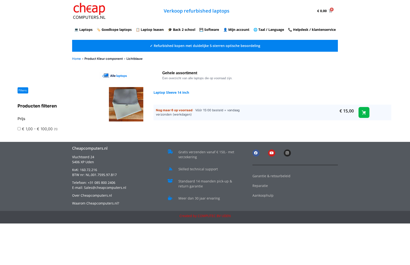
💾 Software (209, 29)
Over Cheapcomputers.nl (92, 195)
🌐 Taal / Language (268, 29)
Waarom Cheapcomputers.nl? (95, 203)
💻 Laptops (83, 29)
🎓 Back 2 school (181, 29)
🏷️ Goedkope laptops (114, 29)
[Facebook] (256, 153)
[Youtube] (271, 153)
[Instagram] (287, 153)
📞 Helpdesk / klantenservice (312, 29)
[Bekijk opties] (364, 112)
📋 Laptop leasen (150, 29)
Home (76, 58)
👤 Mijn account (236, 29)
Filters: (23, 90)
